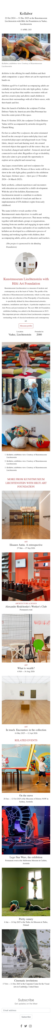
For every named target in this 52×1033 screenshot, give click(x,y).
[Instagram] (30, 1026)
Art (26, 542)
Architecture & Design (26, 603)
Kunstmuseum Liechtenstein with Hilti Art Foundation (26, 281)
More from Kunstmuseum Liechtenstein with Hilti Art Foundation (26, 482)
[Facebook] (21, 1026)
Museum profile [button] (26, 325)
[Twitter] (25, 1026)
